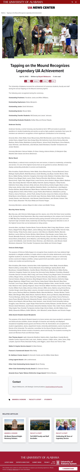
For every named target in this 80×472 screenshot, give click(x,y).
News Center (41, 7)
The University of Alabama (23, 2)
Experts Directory (23, 462)
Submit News (36, 462)
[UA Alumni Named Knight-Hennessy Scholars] (14, 429)
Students (48, 399)
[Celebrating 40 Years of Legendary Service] (66, 429)
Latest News (9, 462)
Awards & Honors (19, 399)
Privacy (47, 462)
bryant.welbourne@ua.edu (54, 387)
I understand (68, 469)
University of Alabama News (40, 458)
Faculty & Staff (35, 399)
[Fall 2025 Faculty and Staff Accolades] (40, 429)
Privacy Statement (13, 469)
